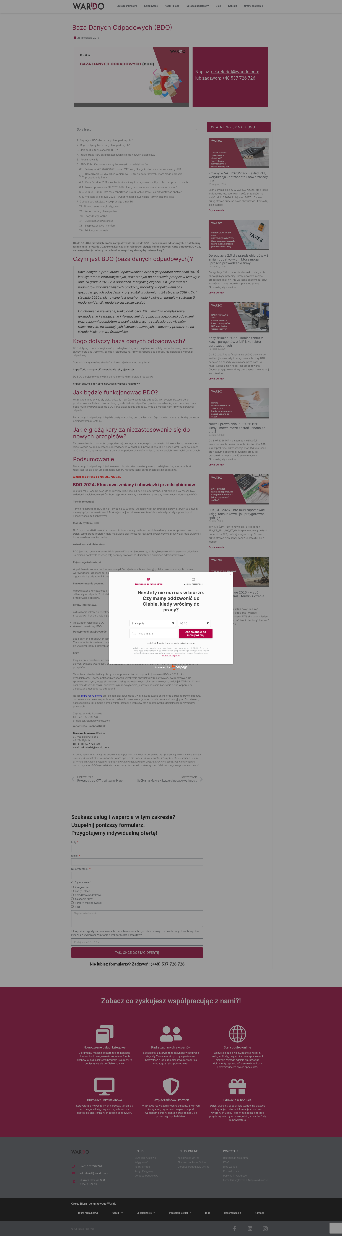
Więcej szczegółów (171, 655)
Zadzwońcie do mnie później (195, 633)
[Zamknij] (230, 574)
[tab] (148, 581)
